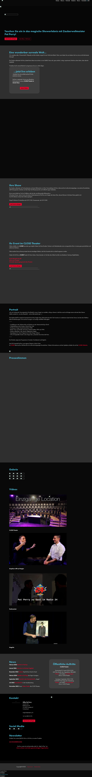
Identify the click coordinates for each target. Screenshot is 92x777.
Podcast (21, 672)
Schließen (2, 772)
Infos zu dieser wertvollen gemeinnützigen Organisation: (32, 748)
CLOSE (13, 345)
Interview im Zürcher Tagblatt (25, 668)
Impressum (30, 767)
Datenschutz (37, 767)
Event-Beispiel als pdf (15, 258)
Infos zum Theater (14, 260)
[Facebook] (16, 729)
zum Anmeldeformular (15, 742)
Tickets (57, 674)
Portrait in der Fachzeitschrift (27, 679)
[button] (11, 39)
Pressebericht (18, 682)
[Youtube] (11, 729)
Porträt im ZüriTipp (22, 675)
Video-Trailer (26, 686)
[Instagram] (20, 729)
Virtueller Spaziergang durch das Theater (20, 262)
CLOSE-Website (82, 345)
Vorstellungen (69, 674)
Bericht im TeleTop (22, 665)
